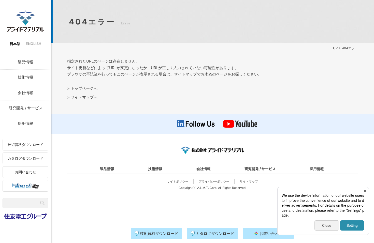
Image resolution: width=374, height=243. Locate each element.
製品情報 (25, 61)
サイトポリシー (177, 181)
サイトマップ (249, 181)
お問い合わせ (25, 172)
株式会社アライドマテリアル (25, 21)
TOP (334, 48)
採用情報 (25, 123)
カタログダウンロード (25, 158)
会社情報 (25, 92)
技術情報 (25, 77)
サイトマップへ (84, 97)
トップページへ (84, 88)
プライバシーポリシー (214, 181)
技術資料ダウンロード (25, 144)
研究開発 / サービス (25, 107)
